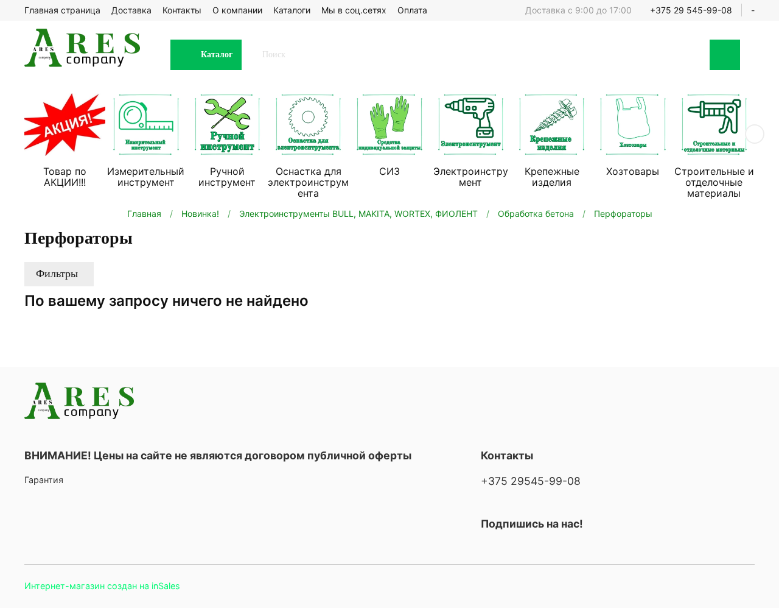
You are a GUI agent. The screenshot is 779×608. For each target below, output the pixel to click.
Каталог (216, 54)
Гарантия (43, 480)
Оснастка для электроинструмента (308, 182)
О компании (237, 10)
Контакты (181, 10)
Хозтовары (632, 171)
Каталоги (291, 10)
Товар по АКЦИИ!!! (64, 176)
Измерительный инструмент (145, 176)
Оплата (412, 10)
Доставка (131, 10)
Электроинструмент (470, 176)
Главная (144, 213)
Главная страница (62, 10)
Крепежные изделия (552, 176)
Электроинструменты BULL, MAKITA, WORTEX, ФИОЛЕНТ (358, 213)
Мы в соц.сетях (353, 10)
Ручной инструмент (227, 176)
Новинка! (200, 213)
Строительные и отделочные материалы (714, 182)
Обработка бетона (536, 213)
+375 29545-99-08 (531, 481)
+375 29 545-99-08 (691, 10)
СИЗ (389, 171)
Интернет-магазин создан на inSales (102, 586)
